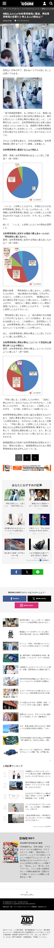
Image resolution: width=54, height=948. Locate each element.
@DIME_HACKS (41, 598)
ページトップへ (27, 895)
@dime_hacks (28, 605)
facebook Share (16, 572)
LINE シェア (37, 572)
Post (27, 572)
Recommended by (32, 560)
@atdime (16, 598)
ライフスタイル (14, 9)
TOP (4, 9)
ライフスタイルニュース (30, 9)
